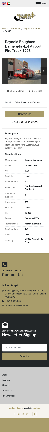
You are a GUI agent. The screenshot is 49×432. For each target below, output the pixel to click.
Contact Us (24, 114)
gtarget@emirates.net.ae (17, 305)
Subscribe (24, 356)
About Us (6, 385)
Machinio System (16, 408)
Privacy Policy (8, 396)
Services (6, 380)
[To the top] (35, 414)
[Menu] (38, 3)
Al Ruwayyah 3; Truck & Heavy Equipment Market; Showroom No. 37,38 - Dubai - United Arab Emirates (25, 293)
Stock (4, 375)
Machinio (36, 408)
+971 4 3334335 (28, 122)
